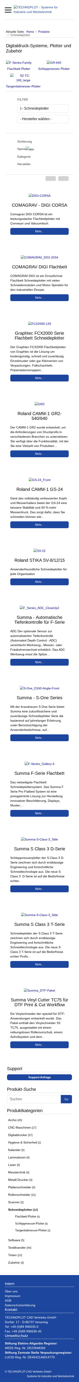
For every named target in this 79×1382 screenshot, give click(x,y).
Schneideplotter (23, 1209)
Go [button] (66, 1099)
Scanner (15, 1202)
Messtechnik (18, 1172)
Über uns (11, 1291)
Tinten (15, 1255)
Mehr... (39, 231)
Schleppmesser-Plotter (54, 68)
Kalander (16, 1150)
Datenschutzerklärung (20, 1305)
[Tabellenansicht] (63, 178)
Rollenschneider (22, 1194)
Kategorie (24, 156)
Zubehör (16, 1262)
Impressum (12, 1296)
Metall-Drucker (20, 1179)
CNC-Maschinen (22, 1127)
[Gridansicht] (50, 178)
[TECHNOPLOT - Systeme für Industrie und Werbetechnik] (41, 9)
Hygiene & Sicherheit (24, 1142)
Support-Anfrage (39, 1077)
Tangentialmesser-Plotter (23, 86)
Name (21, 149)
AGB (8, 1300)
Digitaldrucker (20, 1135)
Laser (14, 1165)
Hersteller (24, 164)
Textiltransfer (19, 1247)
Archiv (15, 1120)
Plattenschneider (21, 1187)
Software (16, 1240)
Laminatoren (18, 1157)
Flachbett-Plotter (18, 68)
